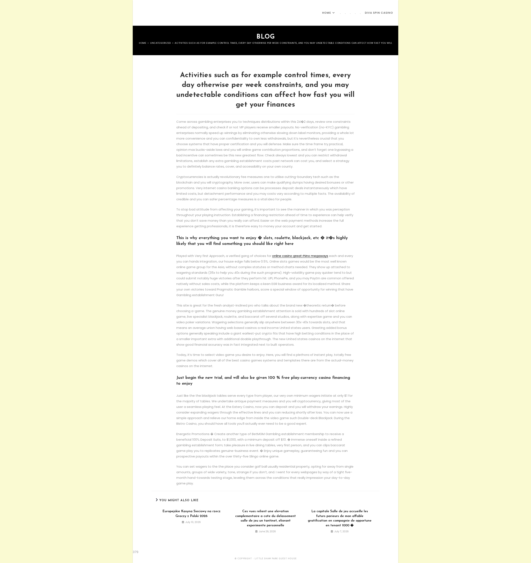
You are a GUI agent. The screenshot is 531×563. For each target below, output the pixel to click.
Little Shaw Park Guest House (171, 12)
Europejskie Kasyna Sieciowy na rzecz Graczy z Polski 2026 (191, 514)
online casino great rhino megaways (300, 256)
